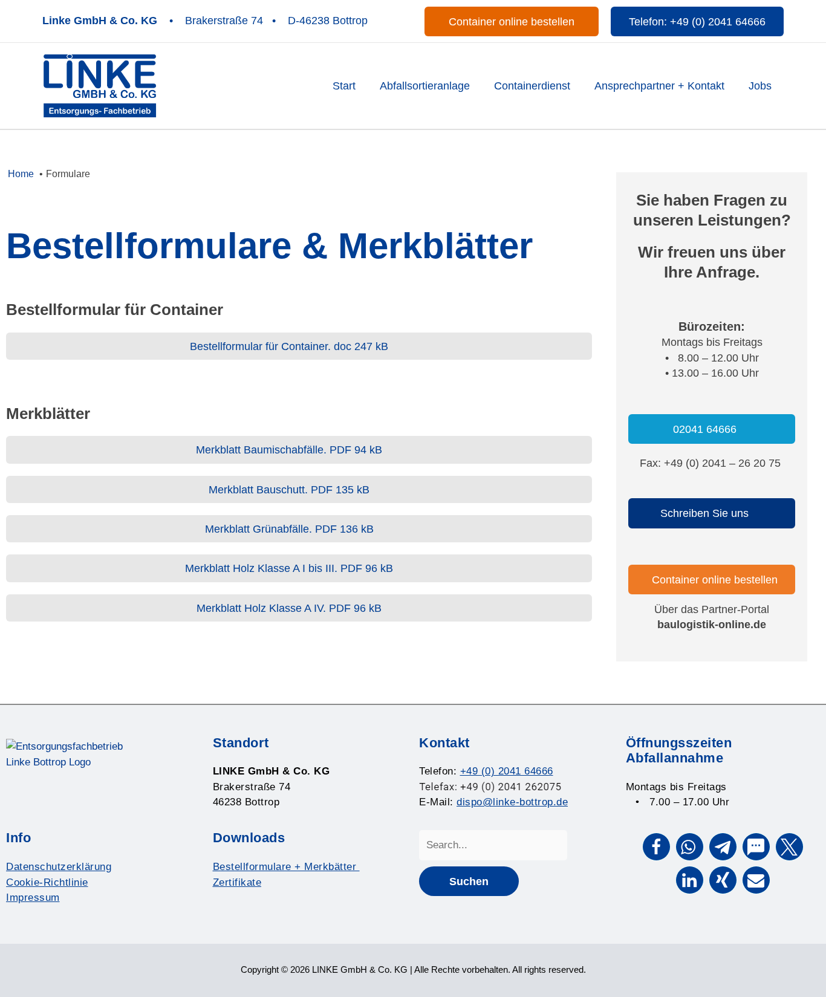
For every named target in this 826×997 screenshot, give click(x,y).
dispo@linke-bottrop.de (512, 802)
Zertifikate (237, 882)
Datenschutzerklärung (58, 866)
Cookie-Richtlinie (47, 882)
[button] (511, 21)
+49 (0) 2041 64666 (506, 771)
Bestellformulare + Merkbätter (286, 866)
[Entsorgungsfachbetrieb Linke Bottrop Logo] (99, 85)
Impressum (33, 897)
